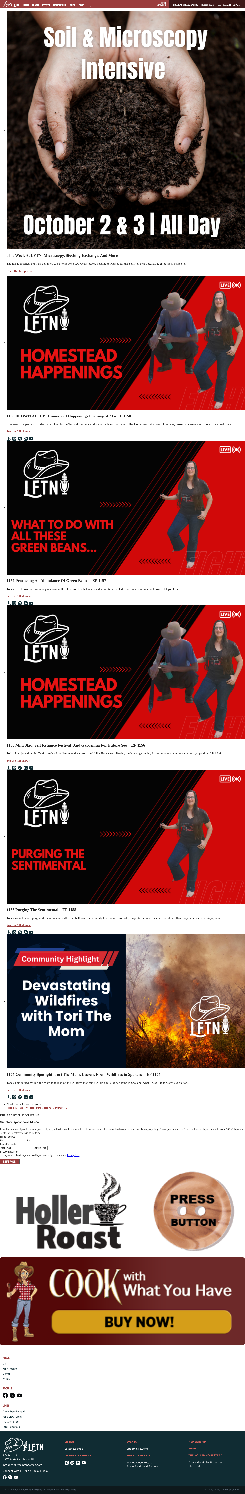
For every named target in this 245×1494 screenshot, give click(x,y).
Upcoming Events (137, 1448)
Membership (59, 5)
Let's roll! (9, 1161)
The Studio (195, 1466)
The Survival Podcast (12, 1421)
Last (29, 1140)
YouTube (7, 1379)
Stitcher (6, 1373)
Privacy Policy (73, 1155)
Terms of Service (231, 1489)
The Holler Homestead (205, 1455)
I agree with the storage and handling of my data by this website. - (43, 1155)
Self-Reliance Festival (229, 5)
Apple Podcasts (10, 1368)
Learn (35, 5)
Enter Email (5, 1147)
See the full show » (19, 431)
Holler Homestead (11, 1426)
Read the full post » (19, 271)
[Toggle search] (89, 5)
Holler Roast (208, 5)
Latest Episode (74, 1448)
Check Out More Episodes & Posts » (37, 1108)
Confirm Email (40, 1147)
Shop (73, 5)
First (2, 1140)
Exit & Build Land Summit (142, 1466)
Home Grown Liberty (12, 1416)
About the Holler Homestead (206, 1462)
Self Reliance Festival (139, 1462)
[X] (12, 1395)
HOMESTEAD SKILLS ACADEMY (185, 5)
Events (46, 5)
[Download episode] (9, 439)
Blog (81, 5)
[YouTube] (19, 1395)
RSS (4, 1363)
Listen (25, 5)
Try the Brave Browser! (14, 1411)
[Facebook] (5, 1395)
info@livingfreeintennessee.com (22, 1464)
